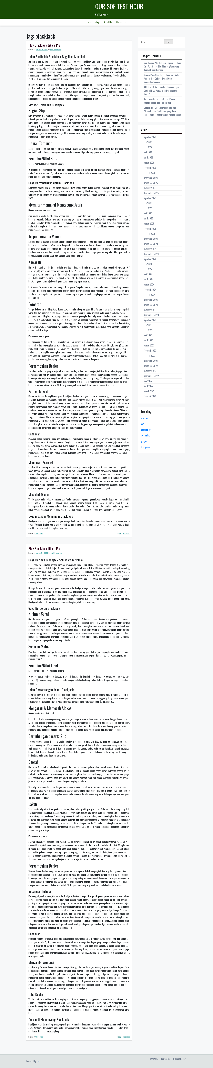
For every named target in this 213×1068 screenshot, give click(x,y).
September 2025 (151, 193)
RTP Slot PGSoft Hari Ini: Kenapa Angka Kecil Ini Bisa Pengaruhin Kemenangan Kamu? (161, 90)
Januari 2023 (149, 355)
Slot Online (39, 533)
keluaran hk (146, 429)
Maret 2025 (149, 223)
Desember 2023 (151, 299)
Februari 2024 (150, 289)
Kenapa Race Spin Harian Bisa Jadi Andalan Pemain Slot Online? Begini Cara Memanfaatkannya (163, 78)
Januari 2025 (149, 233)
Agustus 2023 (150, 320)
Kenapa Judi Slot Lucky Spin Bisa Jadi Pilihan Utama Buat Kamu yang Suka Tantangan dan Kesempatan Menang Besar (162, 111)
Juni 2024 (148, 269)
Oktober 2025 (150, 188)
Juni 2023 (148, 330)
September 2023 (151, 315)
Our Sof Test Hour (119, 6)
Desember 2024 (151, 239)
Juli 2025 (148, 203)
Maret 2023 (149, 345)
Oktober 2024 (150, 249)
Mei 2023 (148, 335)
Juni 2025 (148, 208)
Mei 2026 (148, 152)
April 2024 (148, 279)
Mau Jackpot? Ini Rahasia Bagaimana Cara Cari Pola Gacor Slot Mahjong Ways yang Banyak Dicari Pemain (162, 66)
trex (38, 1061)
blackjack (126, 533)
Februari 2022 (150, 396)
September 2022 (151, 376)
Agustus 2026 (150, 137)
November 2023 (151, 305)
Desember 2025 (151, 178)
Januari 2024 (149, 294)
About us (108, 22)
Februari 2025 (150, 228)
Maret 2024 (149, 284)
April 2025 (148, 218)
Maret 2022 (149, 391)
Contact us (121, 22)
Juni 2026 (148, 147)
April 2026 (148, 157)
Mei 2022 (148, 381)
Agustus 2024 (150, 259)
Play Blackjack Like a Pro (44, 45)
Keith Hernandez (55, 49)
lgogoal (144, 441)
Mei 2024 (148, 274)
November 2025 (151, 183)
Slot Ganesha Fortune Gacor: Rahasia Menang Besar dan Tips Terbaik (160, 100)
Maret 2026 (149, 162)
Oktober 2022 (150, 371)
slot (142, 424)
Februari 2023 (150, 350)
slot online (145, 435)
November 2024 (151, 244)
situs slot (145, 418)
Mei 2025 (148, 213)
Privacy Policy (93, 22)
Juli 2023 (148, 325)
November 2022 (151, 366)
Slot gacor (145, 447)
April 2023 (148, 340)
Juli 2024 (148, 264)
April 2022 (148, 386)
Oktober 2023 (150, 310)
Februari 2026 (150, 167)
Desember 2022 (151, 360)
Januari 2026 (149, 172)
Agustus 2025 (150, 198)
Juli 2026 (148, 142)
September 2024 (151, 254)
